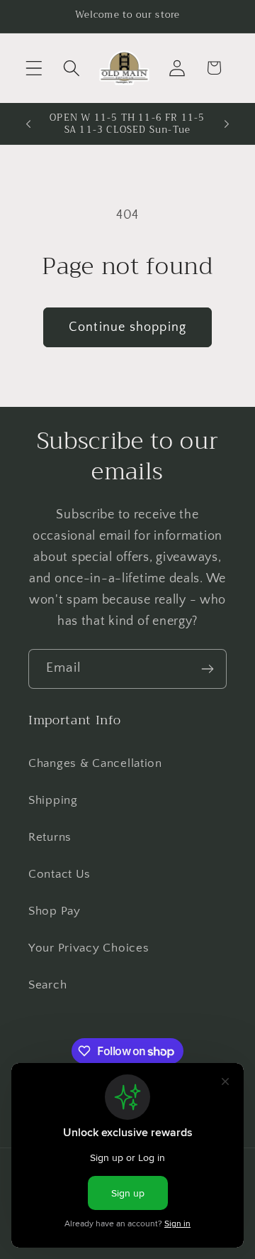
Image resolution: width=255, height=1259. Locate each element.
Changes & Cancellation (95, 763)
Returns (50, 837)
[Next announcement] (226, 123)
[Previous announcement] (28, 123)
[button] (34, 68)
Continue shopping (127, 327)
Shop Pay (54, 911)
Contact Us (59, 874)
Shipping (53, 800)
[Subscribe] (207, 669)
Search (47, 985)
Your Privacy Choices (88, 948)
